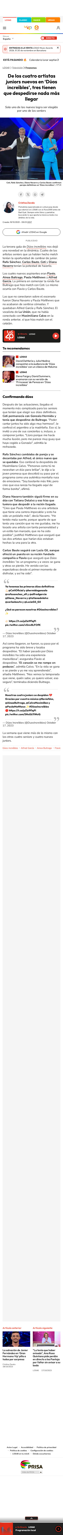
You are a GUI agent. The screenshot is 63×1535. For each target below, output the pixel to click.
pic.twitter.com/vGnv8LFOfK (23, 624)
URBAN (51, 20)
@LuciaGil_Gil (32, 601)
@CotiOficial (15, 590)
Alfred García (27, 748)
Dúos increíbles (10, 748)
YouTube (25, 1382)
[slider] (31, 1522)
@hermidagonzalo (36, 590)
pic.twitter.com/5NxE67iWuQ (22, 714)
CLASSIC (23, 20)
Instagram (12, 1382)
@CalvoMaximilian (37, 702)
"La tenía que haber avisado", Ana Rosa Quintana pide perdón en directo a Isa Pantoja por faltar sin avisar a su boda (46, 1358)
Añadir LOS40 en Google (34, 232)
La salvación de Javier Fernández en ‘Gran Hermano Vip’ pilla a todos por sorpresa (15, 1355)
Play (58, 1529)
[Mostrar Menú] (4, 28)
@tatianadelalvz (38, 598)
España (6, 38)
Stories (50, 1382)
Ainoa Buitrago (44, 748)
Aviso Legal (12, 1447)
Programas (31, 68)
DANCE (36, 20)
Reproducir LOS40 (55, 336)
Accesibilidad (27, 1447)
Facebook (21, 194)
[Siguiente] (58, 59)
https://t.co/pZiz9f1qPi (22, 621)
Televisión (17, 68)
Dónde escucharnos (42, 1453)
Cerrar (58, 47)
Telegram (42, 194)
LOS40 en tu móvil (20, 1453)
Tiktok (18, 1382)
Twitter (28, 194)
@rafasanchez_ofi (16, 594)
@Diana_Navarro (15, 598)
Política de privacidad (46, 1447)
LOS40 (8, 20)
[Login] (58, 28)
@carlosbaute (13, 601)
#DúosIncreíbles (47, 609)
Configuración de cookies (42, 1450)
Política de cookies (18, 1450)
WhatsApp (35, 194)
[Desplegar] (31, 1518)
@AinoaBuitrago (15, 702)
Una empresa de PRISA (31, 1464)
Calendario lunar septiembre (45, 59)
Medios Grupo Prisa (31, 1472)
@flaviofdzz (46, 698)
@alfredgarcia (38, 594)
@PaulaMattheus (15, 706)
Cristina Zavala (26, 202)
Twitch (44, 1382)
